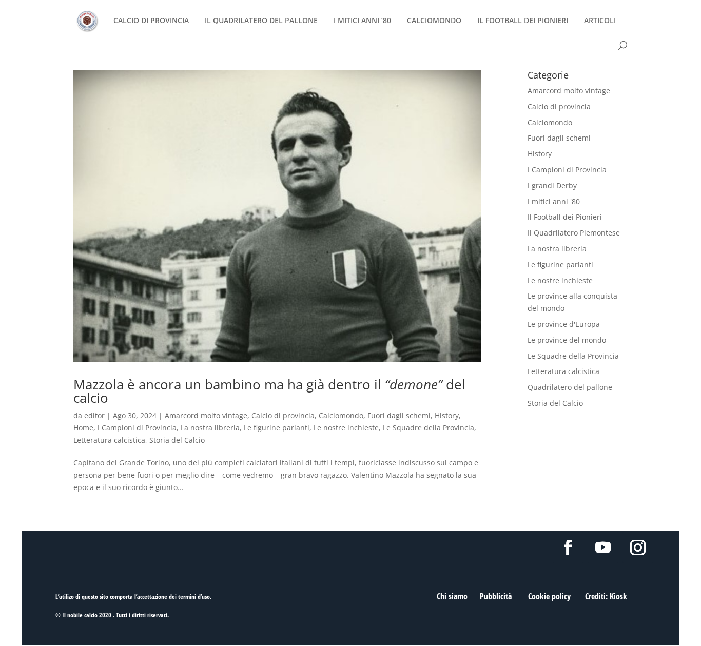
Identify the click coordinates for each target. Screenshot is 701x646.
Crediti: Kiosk (606, 596)
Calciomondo (341, 415)
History (447, 415)
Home (83, 428)
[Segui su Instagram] (637, 547)
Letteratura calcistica (109, 440)
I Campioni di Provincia (137, 428)
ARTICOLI (600, 21)
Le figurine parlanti (276, 428)
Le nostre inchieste (346, 428)
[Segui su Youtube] (603, 547)
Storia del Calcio (177, 440)
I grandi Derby (552, 185)
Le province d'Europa (564, 324)
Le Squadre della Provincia (428, 428)
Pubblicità (496, 596)
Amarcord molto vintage (206, 415)
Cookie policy (549, 596)
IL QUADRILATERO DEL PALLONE (261, 21)
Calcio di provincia (283, 415)
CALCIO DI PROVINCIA (151, 21)
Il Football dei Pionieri (565, 217)
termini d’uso (194, 596)
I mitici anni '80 (554, 201)
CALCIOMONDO (434, 21)
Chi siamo (452, 596)
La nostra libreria (210, 428)
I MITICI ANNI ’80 (362, 21)
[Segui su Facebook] (568, 547)
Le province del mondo (567, 340)
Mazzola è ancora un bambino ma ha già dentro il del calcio (269, 391)
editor (94, 415)
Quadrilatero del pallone (570, 387)
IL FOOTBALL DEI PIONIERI (522, 21)
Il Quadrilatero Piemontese (574, 233)
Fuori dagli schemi (399, 415)
